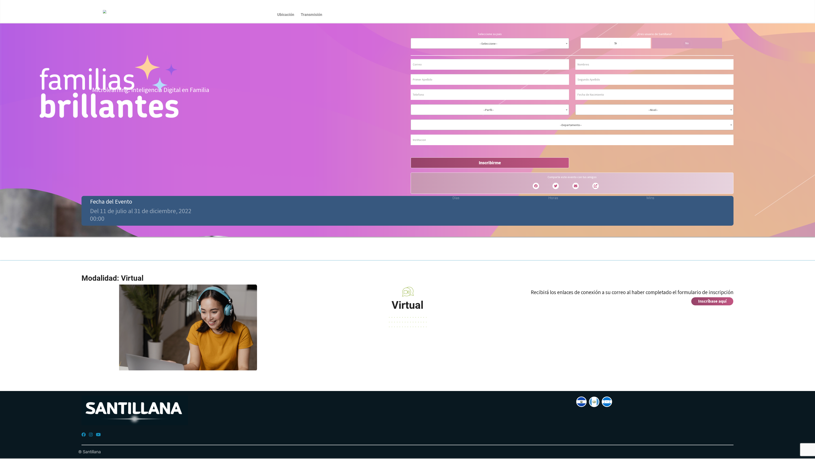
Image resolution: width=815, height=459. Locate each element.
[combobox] (490, 43)
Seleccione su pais (490, 34)
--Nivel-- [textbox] (653, 110)
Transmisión (311, 14)
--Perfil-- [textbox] (488, 110)
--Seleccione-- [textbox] (488, 43)
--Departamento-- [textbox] (571, 125)
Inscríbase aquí (712, 301)
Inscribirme (490, 162)
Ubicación (285, 14)
